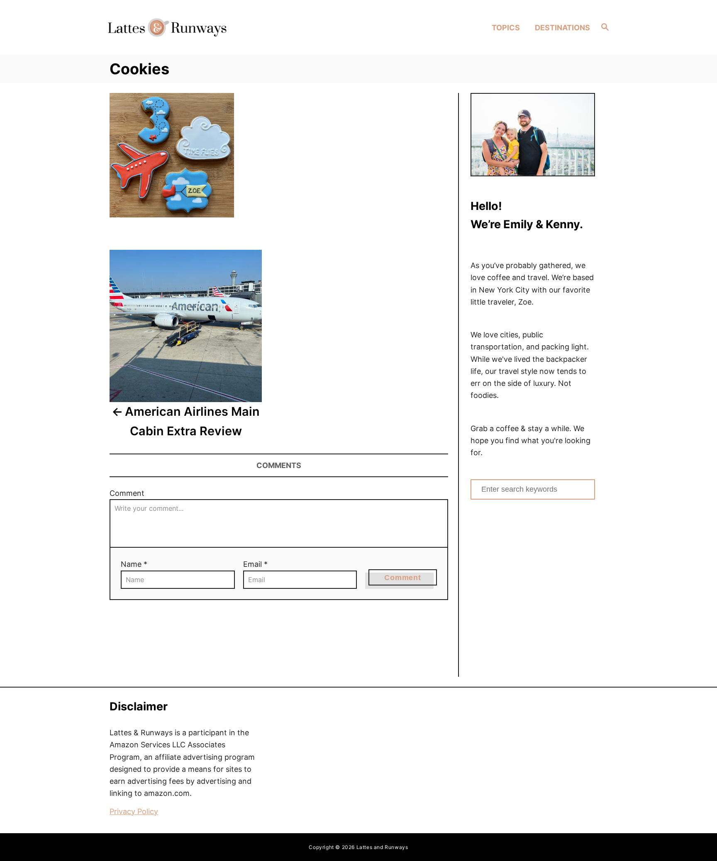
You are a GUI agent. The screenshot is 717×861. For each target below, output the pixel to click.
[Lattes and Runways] (167, 27)
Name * (134, 564)
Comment (127, 493)
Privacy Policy (134, 811)
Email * (255, 564)
